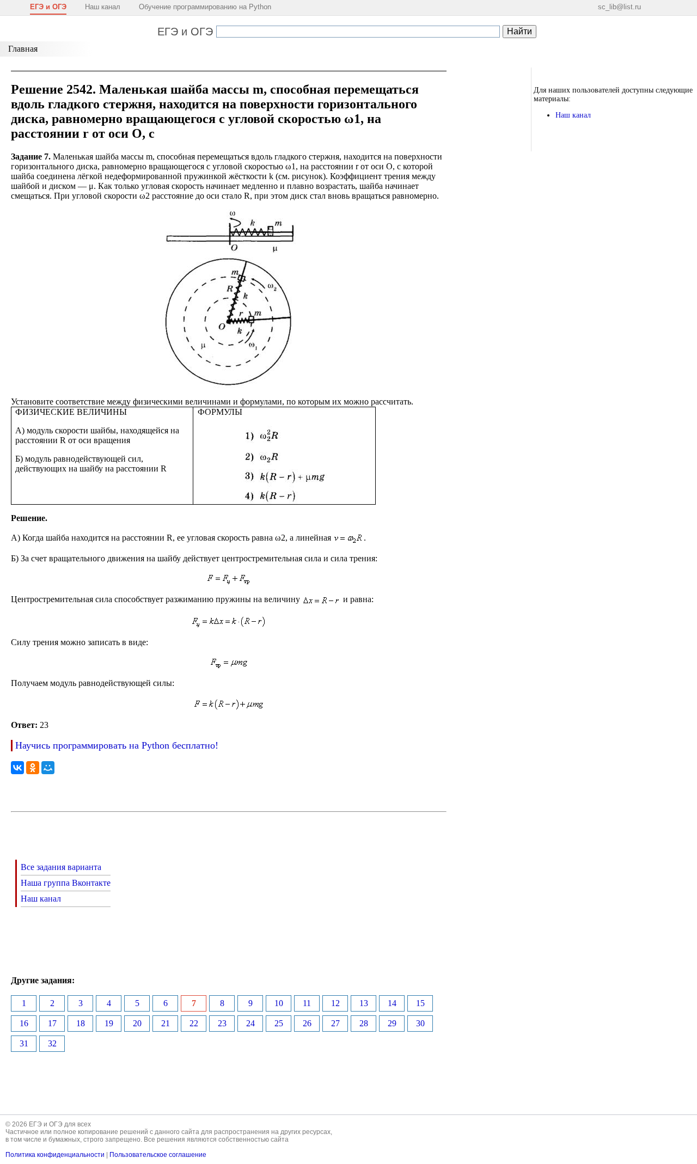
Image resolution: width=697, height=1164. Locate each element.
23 (222, 1023)
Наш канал (102, 7)
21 (165, 1023)
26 (307, 1023)
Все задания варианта (61, 867)
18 (80, 1023)
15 (420, 1003)
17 (52, 1023)
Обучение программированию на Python (205, 7)
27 (335, 1023)
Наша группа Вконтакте (66, 882)
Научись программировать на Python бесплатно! (116, 745)
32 (52, 1043)
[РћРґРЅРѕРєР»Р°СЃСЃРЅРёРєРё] (32, 767)
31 (24, 1043)
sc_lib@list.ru (619, 7)
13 (363, 1003)
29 (392, 1023)
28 (363, 1023)
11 (307, 1003)
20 (137, 1023)
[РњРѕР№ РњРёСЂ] (47, 767)
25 (278, 1023)
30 (420, 1023)
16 (24, 1023)
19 (109, 1023)
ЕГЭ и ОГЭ (185, 32)
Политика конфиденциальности (55, 1155)
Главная (23, 48)
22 (193, 1023)
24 (250, 1023)
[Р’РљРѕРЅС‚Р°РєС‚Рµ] (17, 767)
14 (392, 1003)
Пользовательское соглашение (157, 1155)
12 (335, 1003)
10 (278, 1003)
